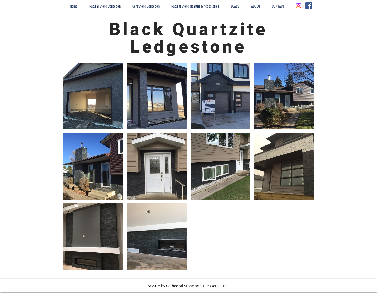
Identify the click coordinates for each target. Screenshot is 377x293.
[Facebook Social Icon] (308, 5)
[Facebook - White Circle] (294, 288)
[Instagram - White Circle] (285, 288)
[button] (93, 96)
